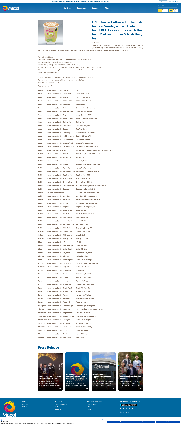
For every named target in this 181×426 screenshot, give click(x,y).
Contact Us (25, 408)
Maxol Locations (164, 10)
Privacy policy (102, 419)
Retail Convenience (92, 404)
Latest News (25, 404)
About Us (24, 406)
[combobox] (167, 5)
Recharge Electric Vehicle (61, 404)
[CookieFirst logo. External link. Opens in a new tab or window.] (1, 420)
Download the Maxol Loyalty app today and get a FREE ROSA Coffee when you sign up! (70, 1)
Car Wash (57, 406)
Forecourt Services (59, 408)
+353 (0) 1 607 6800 (125, 412)
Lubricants (89, 409)
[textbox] (90, 191)
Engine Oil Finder (175, 10)
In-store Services (59, 409)
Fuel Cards (89, 408)
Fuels (88, 406)
